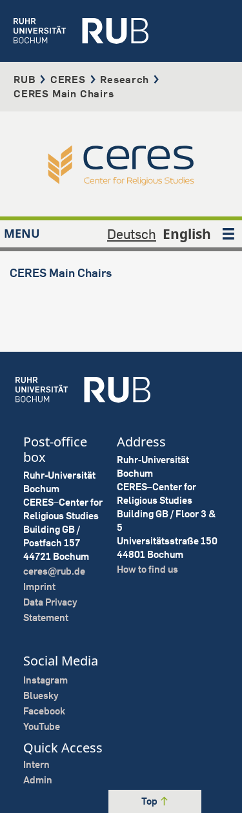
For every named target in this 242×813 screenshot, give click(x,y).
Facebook (44, 711)
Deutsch (131, 233)
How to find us (147, 569)
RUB (24, 79)
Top (150, 801)
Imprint (39, 586)
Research (124, 79)
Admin (37, 780)
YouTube (41, 726)
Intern (36, 764)
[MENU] (228, 233)
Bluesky (41, 695)
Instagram (45, 680)
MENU (22, 233)
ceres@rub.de (54, 571)
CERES (68, 79)
